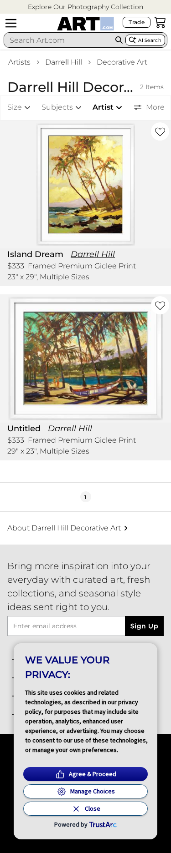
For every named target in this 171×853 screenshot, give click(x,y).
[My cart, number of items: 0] (160, 22)
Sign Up (144, 626)
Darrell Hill (63, 62)
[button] (85, 7)
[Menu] (11, 23)
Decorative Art (122, 62)
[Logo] (85, 23)
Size (14, 107)
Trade (137, 22)
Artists (19, 62)
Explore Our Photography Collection (85, 7)
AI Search (149, 40)
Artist (103, 107)
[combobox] (58, 40)
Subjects (57, 107)
